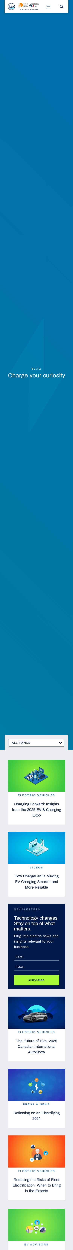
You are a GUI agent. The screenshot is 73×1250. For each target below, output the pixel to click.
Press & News (36, 1104)
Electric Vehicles (36, 795)
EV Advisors (36, 1243)
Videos (36, 867)
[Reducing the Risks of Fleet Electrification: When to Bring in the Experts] (36, 1151)
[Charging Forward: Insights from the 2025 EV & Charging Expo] (36, 776)
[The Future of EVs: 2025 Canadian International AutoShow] (36, 1013)
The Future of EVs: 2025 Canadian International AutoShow (36, 1046)
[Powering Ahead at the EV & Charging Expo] (36, 1224)
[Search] (61, 6)
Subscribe (36, 980)
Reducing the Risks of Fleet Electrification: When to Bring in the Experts (37, 1185)
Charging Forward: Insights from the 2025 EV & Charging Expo (36, 809)
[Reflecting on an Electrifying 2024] (36, 1085)
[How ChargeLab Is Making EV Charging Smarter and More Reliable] (36, 848)
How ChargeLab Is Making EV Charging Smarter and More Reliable (37, 881)
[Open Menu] (48, 6)
